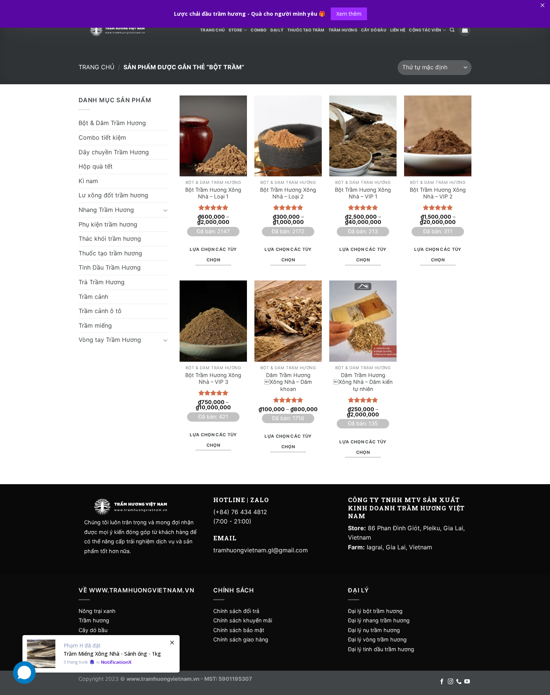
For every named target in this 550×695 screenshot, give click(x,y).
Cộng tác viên (425, 30)
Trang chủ (96, 67)
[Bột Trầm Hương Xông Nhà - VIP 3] (213, 320)
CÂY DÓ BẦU (373, 30)
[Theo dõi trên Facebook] (442, 682)
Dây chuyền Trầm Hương (114, 151)
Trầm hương (94, 620)
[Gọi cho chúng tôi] (459, 682)
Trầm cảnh (93, 296)
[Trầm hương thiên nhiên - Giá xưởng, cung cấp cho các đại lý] (117, 30)
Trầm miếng (95, 325)
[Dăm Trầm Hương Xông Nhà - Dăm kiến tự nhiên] (363, 320)
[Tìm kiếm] (452, 30)
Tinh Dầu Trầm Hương (110, 267)
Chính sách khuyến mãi (242, 620)
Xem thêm (348, 13)
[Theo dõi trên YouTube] (467, 682)
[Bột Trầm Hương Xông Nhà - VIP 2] (437, 135)
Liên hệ (397, 30)
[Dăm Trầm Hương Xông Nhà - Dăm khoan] (288, 320)
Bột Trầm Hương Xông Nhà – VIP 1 (363, 193)
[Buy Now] (101, 654)
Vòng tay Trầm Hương (110, 339)
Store (235, 30)
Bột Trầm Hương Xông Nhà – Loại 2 (288, 193)
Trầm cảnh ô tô (100, 310)
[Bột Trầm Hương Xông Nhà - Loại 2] (288, 135)
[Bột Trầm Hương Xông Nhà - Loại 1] (213, 135)
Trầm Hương (343, 30)
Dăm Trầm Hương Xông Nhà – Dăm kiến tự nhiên (362, 382)
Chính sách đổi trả (236, 611)
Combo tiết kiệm (102, 137)
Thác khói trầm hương (110, 238)
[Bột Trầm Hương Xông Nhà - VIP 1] (363, 135)
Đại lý (277, 30)
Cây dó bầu (93, 630)
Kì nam (88, 180)
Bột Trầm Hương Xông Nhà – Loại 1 (213, 193)
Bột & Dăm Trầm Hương (112, 123)
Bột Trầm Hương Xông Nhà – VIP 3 (213, 378)
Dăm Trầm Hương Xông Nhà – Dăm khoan (288, 382)
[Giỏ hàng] (465, 30)
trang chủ (212, 30)
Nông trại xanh (97, 611)
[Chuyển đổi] (165, 209)
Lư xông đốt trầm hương (113, 195)
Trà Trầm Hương (102, 281)
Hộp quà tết (96, 166)
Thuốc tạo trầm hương (110, 253)
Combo (258, 30)
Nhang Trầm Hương (106, 209)
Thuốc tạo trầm (306, 30)
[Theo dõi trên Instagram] (450, 682)
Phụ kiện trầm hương (108, 224)
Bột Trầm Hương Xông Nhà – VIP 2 (438, 193)
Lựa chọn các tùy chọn (213, 254)
